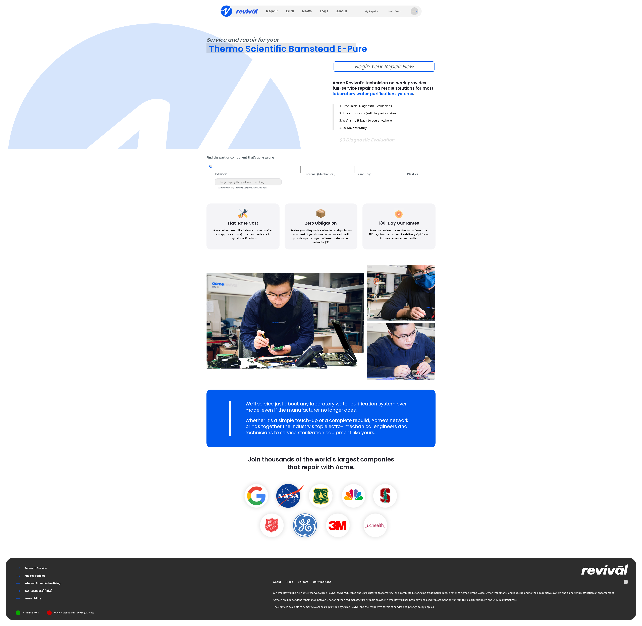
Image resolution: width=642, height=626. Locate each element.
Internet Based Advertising (42, 583)
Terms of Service (35, 568)
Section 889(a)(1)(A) (38, 591)
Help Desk (394, 11)
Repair (272, 11)
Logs (324, 11)
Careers (303, 582)
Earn (290, 11)
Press (289, 582)
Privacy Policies (34, 576)
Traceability (32, 598)
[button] (414, 11)
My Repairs (371, 11)
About (341, 11)
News (307, 11)
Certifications (322, 582)
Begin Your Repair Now (384, 66)
